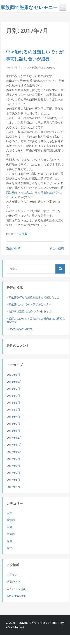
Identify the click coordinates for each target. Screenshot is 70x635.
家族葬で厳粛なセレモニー (29, 7)
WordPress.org (16, 595)
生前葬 (11, 534)
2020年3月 (13, 374)
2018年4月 (13, 416)
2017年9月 (13, 458)
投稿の (13, 581)
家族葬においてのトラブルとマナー (30, 304)
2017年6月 (13, 479)
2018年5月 (13, 409)
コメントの (16, 588)
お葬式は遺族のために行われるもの (30, 311)
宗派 (9, 513)
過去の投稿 (13, 248)
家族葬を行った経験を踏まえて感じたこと (34, 297)
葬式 (9, 548)
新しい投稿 (57, 248)
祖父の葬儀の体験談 (20, 329)
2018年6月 (13, 402)
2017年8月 (13, 465)
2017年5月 (13, 487)
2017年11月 (14, 444)
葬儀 (9, 541)
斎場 (9, 527)
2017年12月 (14, 437)
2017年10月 (14, 451)
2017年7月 (13, 472)
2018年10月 (14, 381)
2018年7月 (13, 395)
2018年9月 (13, 388)
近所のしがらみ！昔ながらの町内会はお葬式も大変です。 (36, 320)
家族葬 (23, 234)
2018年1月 (13, 430)
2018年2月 (13, 423)
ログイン (12, 574)
